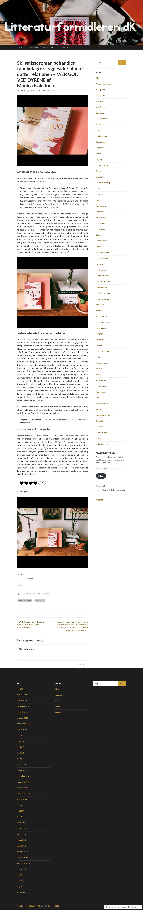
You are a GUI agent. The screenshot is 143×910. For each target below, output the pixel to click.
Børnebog (100, 113)
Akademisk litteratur (104, 84)
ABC (97, 78)
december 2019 (23, 706)
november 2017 (23, 852)
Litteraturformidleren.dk (47, 91)
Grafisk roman (101, 241)
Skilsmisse (40, 600)
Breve (98, 154)
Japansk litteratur (103, 281)
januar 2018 (21, 840)
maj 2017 (20, 887)
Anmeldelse (33, 47)
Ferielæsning (101, 218)
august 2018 (22, 799)
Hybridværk (101, 264)
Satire (98, 409)
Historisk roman (102, 258)
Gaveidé (99, 235)
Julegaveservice (102, 287)
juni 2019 (20, 741)
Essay (98, 200)
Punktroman (101, 380)
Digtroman (100, 194)
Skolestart (100, 421)
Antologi (99, 101)
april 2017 (21, 892)
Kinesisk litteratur (103, 293)
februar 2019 (22, 764)
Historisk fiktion (102, 252)
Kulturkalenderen (103, 322)
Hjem (21, 47)
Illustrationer (101, 270)
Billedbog (100, 125)
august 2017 (22, 869)
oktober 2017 (22, 857)
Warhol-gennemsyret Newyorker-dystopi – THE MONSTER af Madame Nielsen (31, 625)
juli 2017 (20, 875)
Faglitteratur (101, 206)
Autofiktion (100, 107)
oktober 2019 (22, 718)
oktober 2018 (22, 788)
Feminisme (100, 212)
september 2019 (23, 724)
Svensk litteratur (102, 433)
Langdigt (99, 334)
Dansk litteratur (102, 165)
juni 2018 (20, 811)
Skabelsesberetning (104, 415)
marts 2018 (21, 828)
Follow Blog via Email (105, 453)
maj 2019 (20, 747)
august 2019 (22, 730)
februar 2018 (22, 834)
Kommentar (80, 664)
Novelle (99, 374)
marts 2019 (21, 759)
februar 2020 (22, 695)
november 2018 (23, 782)
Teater (98, 438)
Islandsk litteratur (103, 276)
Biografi (99, 130)
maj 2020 (21, 689)
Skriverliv (99, 427)
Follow (101, 476)
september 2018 (23, 794)
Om (44, 47)
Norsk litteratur (38, 594)
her (28, 492)
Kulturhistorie (101, 316)
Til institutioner (102, 444)
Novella (99, 369)
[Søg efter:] (111, 62)
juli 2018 (20, 805)
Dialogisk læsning (103, 183)
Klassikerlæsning (102, 299)
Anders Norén (53, 906)
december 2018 (23, 776)
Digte (98, 188)
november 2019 (23, 712)
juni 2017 (20, 881)
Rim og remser (101, 386)
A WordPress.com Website (28, 906)
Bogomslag (100, 142)
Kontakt (64, 47)
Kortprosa (100, 305)
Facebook (100, 500)
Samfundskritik (102, 404)
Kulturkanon (101, 328)
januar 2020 (22, 701)
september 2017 (23, 863)
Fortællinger (101, 229)
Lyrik (98, 357)
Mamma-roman (25, 600)
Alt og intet (100, 90)
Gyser (98, 247)
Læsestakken (101, 340)
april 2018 (21, 823)
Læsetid (99, 345)
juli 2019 (20, 735)
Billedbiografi (101, 119)
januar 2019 (21, 770)
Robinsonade (101, 392)
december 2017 (23, 846)
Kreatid (99, 311)
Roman (49, 594)
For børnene (101, 223)
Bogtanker (100, 148)
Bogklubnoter (101, 136)
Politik (53, 47)
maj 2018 (20, 817)
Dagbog (99, 159)
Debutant (99, 177)
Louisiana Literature (104, 351)
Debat (98, 171)
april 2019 (21, 753)
